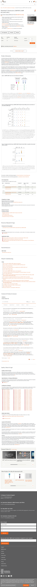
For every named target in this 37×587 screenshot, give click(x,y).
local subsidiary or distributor (9, 517)
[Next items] (33, 464)
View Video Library (14, 449)
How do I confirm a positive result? (8, 269)
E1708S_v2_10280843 (6, 407)
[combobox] (17, 4)
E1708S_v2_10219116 (6, 402)
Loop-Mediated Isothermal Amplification (23, 176)
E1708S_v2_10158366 (18, 396)
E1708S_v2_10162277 (29, 396)
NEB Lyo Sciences (18, 72)
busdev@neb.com (7, 427)
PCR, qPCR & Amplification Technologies (9, 7)
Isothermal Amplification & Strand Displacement (23, 175)
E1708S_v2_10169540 (6, 398)
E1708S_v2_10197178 (18, 401)
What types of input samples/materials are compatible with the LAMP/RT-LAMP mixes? (15, 267)
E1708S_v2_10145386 (18, 393)
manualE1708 (5, 233)
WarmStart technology (5, 23)
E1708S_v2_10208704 (29, 401)
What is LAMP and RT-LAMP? (7, 286)
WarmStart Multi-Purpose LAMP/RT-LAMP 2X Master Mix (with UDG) (12, 212)
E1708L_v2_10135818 (6, 391)
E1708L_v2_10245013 (18, 403)
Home (1, 7)
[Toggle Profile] (35, 1)
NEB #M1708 (7, 26)
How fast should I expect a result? (7, 268)
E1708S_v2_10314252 (29, 408)
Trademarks (3, 557)
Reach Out (4, 533)
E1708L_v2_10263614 (6, 406)
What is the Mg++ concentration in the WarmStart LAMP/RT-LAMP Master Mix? (14, 264)
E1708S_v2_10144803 (6, 393)
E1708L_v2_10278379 (29, 406)
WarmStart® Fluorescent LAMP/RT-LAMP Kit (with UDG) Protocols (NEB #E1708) (14, 227)
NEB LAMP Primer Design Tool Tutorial (30, 23)
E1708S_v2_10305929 (6, 408)
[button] (34, 4)
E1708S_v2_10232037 (29, 402)
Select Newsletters (5, 543)
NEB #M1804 (20, 93)
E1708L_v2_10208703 (6, 401)
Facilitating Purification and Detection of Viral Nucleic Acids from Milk (13, 239)
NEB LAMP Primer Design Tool (17, 202)
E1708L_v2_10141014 (29, 392)
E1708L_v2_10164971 (29, 397)
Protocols (11, 32)
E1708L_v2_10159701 (6, 397)
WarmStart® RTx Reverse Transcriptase (8, 216)
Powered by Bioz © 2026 (5, 361)
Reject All (32, 585)
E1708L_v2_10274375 (18, 406)
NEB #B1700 (18, 26)
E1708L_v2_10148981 (29, 393)
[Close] (35, 580)
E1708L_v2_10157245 (6, 396)
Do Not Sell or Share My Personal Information (8, 585)
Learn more (20, 433)
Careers (2, 551)
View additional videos (30, 24)
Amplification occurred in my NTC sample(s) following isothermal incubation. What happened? (16, 280)
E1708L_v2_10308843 (18, 408)
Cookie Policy (3, 563)
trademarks (19, 423)
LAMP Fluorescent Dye (8, 194)
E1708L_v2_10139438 (29, 391)
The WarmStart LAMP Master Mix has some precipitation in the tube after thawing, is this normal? (16, 272)
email (15, 510)
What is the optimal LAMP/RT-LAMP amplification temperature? (12, 263)
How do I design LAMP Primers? (7, 273)
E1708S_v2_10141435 (18, 392)
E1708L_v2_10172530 (18, 398)
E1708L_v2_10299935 (29, 407)
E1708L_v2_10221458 (18, 402)
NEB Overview (3, 549)
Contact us (15, 46)
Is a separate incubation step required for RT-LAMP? (10, 283)
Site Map (2, 553)
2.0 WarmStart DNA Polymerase (7, 215)
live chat (25, 510)
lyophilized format (9, 28)
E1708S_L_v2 (5, 382)
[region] (18, 582)
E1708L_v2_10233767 (6, 403)
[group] (18, 457)
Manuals (17, 32)
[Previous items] (4, 464)
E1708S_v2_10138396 (6, 392)
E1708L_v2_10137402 (18, 391)
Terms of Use (3, 555)
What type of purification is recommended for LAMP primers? (11, 287)
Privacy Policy (27, 582)
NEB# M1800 (28, 93)
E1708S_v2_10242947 (29, 403)
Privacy (2, 561)
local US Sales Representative (10, 504)
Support (2, 547)
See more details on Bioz (32, 361)
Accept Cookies (26, 585)
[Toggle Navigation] (1, 2)
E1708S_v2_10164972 (18, 397)
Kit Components (4, 32)
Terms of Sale (3, 559)
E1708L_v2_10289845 (18, 407)
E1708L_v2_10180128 (29, 398)
